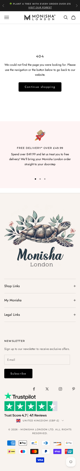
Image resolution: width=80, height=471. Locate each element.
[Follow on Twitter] (47, 389)
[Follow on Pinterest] (73, 389)
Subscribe (18, 374)
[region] (40, 151)
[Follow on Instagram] (60, 389)
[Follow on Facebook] (34, 389)
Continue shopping (40, 87)
